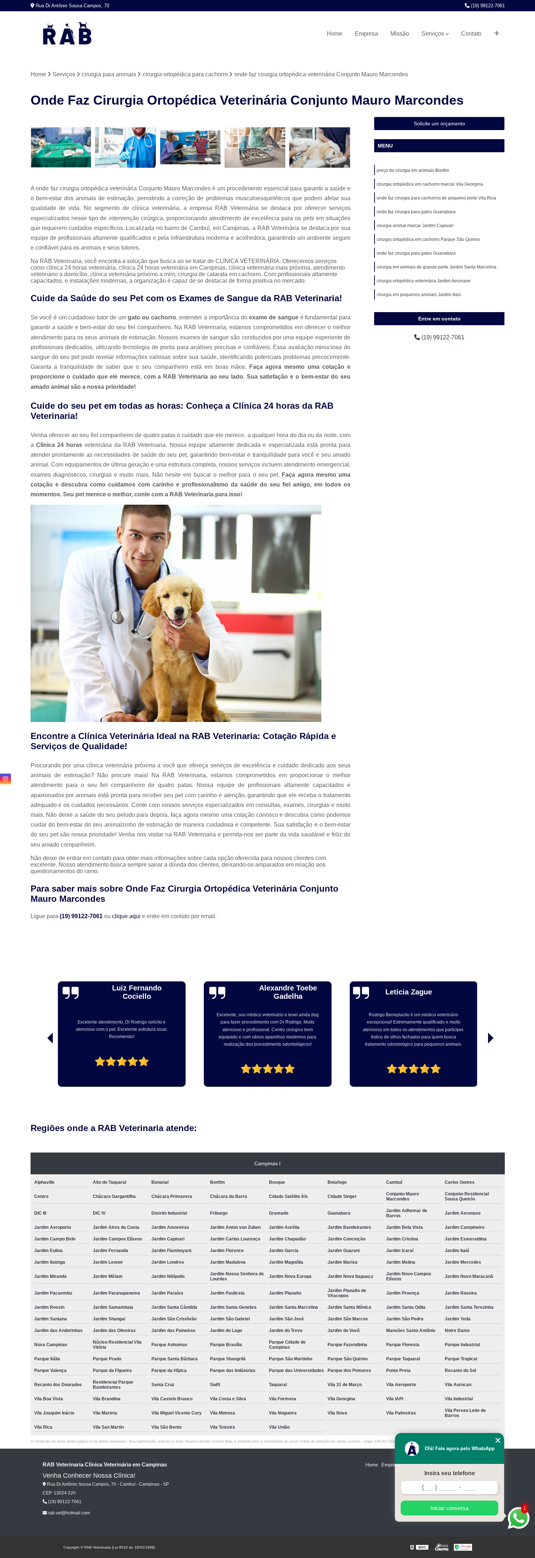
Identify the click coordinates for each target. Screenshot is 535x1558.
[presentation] (40, 1066)
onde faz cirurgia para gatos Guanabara (416, 211)
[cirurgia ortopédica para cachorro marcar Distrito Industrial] (190, 147)
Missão (400, 34)
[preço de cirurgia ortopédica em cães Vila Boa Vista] (255, 147)
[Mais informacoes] (496, 34)
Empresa (366, 34)
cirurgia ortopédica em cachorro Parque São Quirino (428, 239)
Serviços (432, 34)
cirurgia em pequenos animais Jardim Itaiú (419, 294)
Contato (471, 34)
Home (334, 34)
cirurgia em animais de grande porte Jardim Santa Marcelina (436, 267)
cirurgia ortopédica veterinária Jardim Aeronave (424, 280)
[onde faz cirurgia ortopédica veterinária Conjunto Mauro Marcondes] (319, 147)
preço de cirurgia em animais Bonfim (413, 170)
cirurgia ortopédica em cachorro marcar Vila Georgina (430, 184)
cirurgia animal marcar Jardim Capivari (415, 225)
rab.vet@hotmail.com (68, 1512)
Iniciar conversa (449, 1508)
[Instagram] (5, 779)
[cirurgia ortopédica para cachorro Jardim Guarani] (125, 147)
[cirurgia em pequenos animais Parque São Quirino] (61, 147)
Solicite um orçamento (439, 123)
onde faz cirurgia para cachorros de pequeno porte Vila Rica (436, 198)
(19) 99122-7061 (487, 5)
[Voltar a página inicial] (67, 33)
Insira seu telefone (449, 1473)
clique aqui (126, 916)
